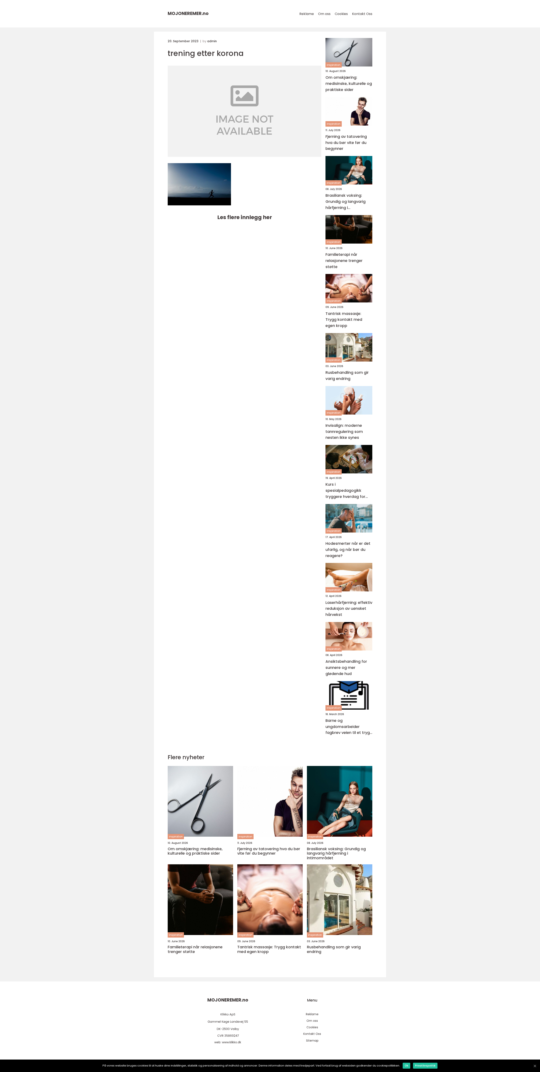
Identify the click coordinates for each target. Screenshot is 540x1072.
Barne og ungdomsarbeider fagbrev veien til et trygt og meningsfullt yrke (348, 727)
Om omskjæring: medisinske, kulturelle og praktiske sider (348, 83)
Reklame (306, 13)
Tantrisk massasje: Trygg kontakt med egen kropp (343, 319)
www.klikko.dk (231, 1042)
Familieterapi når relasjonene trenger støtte (344, 260)
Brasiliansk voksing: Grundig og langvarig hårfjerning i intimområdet (345, 202)
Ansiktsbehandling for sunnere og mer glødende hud (346, 667)
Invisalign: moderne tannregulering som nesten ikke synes (344, 431)
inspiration (333, 65)
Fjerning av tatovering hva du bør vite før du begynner (346, 142)
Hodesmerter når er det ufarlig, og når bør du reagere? (347, 549)
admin (212, 41)
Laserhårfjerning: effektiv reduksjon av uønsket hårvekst (348, 608)
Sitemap (312, 1040)
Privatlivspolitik (425, 1065)
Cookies (341, 13)
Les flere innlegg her (244, 217)
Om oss (324, 13)
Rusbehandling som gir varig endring (347, 375)
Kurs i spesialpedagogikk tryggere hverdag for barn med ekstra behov (347, 491)
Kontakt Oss (362, 13)
